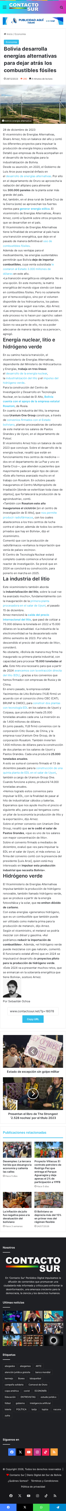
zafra (7, 1415)
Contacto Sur (17, 1475)
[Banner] (33, 20)
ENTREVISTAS (28, 1397)
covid (27, 1390)
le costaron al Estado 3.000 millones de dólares (28, 269)
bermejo (9, 1378)
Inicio (9, 34)
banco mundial (42, 1372)
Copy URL (33, 1019)
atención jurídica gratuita (17, 1372)
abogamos (25, 1366)
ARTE (38, 1366)
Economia (20, 34)
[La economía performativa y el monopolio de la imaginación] (53, 1316)
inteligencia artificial (40, 1403)
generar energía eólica (35, 208)
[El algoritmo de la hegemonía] (12, 1316)
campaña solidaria (14, 1384)
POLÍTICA (21, 1409)
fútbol (8, 1403)
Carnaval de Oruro (38, 1384)
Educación (10, 1397)
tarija (34, 1409)
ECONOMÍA (41, 1390)
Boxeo (21, 1378)
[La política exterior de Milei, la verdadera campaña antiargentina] (12, 1328)
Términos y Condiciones (44, 1480)
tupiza (45, 1409)
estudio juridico (48, 1397)
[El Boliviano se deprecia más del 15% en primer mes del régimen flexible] (48, 1200)
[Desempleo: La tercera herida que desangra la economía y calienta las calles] (17, 1150)
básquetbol (35, 1378)
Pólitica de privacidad (33, 1486)
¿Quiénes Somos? (18, 1480)
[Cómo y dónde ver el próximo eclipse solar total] (53, 1340)
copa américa (12, 1390)
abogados (10, 1366)
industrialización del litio (21, 378)
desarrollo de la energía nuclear (26, 373)
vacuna (57, 1409)
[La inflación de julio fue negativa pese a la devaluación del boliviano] (17, 1200)
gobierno (20, 1403)
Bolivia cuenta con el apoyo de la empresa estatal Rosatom (31, 401)
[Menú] (4, 8)
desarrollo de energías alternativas (28, 176)
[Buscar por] (61, 8)
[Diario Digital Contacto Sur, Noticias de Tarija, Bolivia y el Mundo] (23, 7)
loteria (8, 1409)
